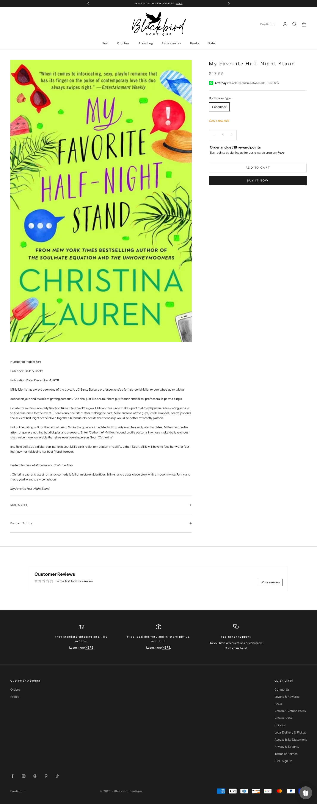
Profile (14, 697)
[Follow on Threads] (35, 776)
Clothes (123, 43)
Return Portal (283, 718)
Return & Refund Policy (290, 711)
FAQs (278, 704)
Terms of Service (286, 754)
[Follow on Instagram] (24, 776)
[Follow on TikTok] (57, 776)
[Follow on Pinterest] (46, 776)
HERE (179, 3)
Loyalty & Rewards (287, 697)
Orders (15, 689)
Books (195, 43)
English (266, 24)
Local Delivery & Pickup (290, 732)
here (243, 648)
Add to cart (258, 167)
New (105, 43)
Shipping (280, 725)
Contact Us (282, 689)
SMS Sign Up (283, 761)
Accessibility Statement (291, 739)
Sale (211, 43)
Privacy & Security (287, 747)
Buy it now (257, 180)
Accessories (172, 43)
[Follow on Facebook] (12, 776)
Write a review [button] (270, 582)
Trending (146, 43)
